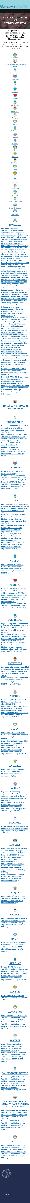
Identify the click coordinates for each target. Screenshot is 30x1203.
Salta (15, 169)
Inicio (2, 11)
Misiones (15, 150)
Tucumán (15, 214)
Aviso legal (6, 1185)
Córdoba (15, 99)
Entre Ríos (15, 112)
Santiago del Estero (15, 202)
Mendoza (15, 144)
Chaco (15, 86)
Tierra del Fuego (15, 208)
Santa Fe (15, 195)
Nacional (15, 58)
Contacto (5, 1194)
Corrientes (15, 105)
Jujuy (15, 124)
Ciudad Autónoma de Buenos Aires (15, 65)
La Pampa (15, 131)
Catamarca (15, 79)
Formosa (15, 118)
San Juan (15, 182)
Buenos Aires (15, 73)
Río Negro (15, 163)
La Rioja (15, 137)
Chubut (15, 92)
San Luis (15, 176)
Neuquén (15, 156)
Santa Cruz (15, 189)
